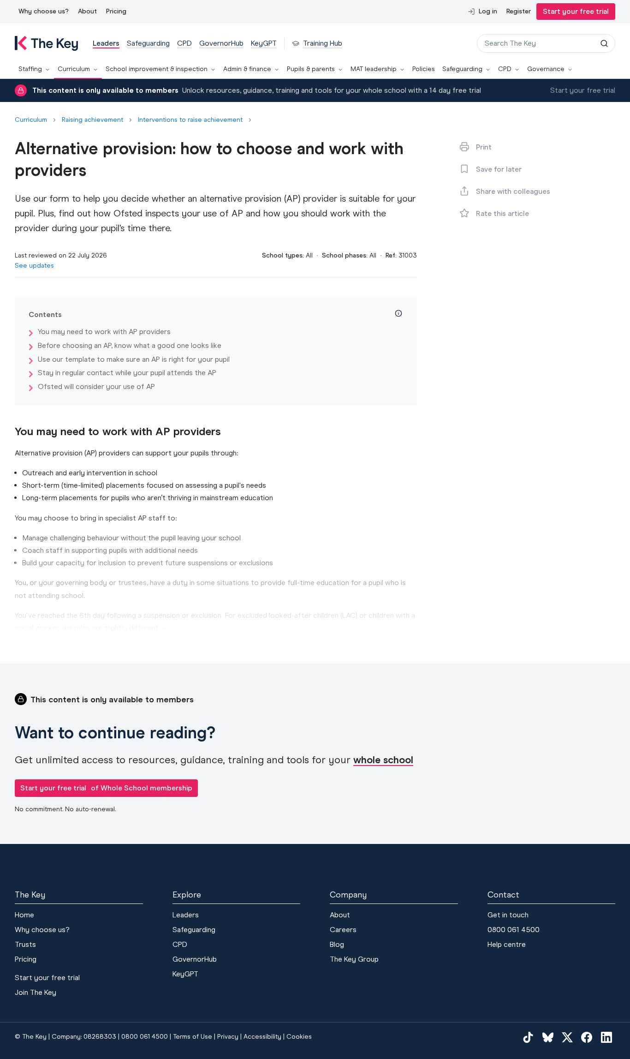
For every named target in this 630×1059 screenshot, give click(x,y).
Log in (488, 11)
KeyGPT (185, 973)
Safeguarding (462, 69)
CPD (504, 69)
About (87, 11)
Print (484, 147)
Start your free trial (576, 11)
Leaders (185, 914)
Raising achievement (92, 120)
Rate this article (502, 213)
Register (518, 11)
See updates (34, 265)
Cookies (299, 1037)
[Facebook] (587, 1037)
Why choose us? (43, 11)
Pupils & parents (311, 69)
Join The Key (35, 992)
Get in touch (508, 914)
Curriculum (74, 69)
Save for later (499, 169)
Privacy (227, 1037)
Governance (546, 69)
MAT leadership (374, 69)
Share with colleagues (513, 191)
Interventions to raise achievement (190, 120)
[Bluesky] (548, 1037)
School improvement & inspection (157, 69)
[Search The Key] (604, 43)
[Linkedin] (606, 1037)
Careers (343, 929)
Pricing (116, 11)
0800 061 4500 (513, 929)
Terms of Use (192, 1037)
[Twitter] (567, 1037)
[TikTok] (528, 1037)
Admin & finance (247, 69)
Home (24, 914)
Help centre (506, 944)
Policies (423, 69)
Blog (337, 944)
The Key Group (354, 959)
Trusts (25, 944)
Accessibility (262, 1037)
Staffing (30, 69)
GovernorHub (194, 959)
